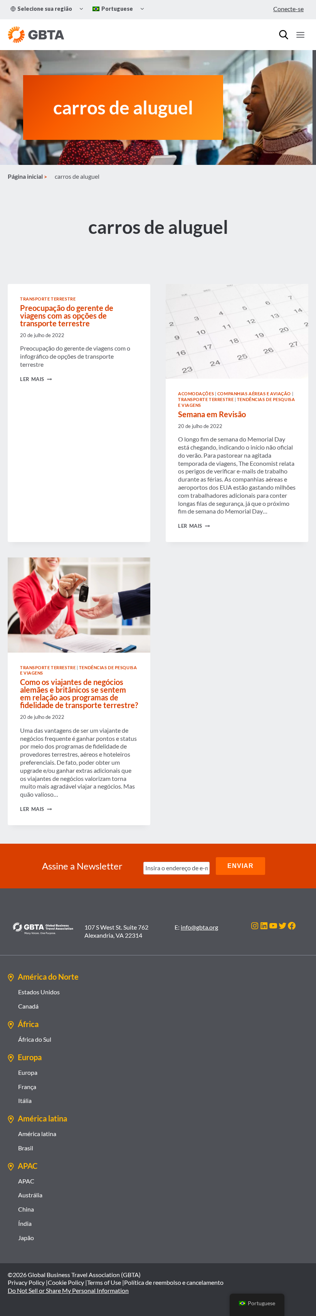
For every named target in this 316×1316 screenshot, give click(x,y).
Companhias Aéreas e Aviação (254, 393)
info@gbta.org (199, 927)
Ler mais (36, 379)
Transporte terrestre (48, 298)
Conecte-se (288, 8)
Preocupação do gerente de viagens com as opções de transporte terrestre (66, 315)
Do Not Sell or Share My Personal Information (68, 1290)
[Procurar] (283, 34)
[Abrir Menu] (300, 35)
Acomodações (196, 393)
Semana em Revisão (212, 414)
